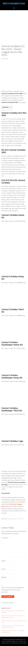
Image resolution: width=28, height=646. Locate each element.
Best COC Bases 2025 (14, 3)
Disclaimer (23, 643)
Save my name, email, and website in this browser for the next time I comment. (12, 590)
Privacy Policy (6, 643)
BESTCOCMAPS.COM (18, 639)
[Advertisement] (14, 30)
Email (3, 569)
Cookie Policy (15, 643)
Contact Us (22, 641)
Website (3, 577)
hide (10, 107)
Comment (5, 538)
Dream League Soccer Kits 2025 (15, 519)
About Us (15, 641)
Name (3, 561)
